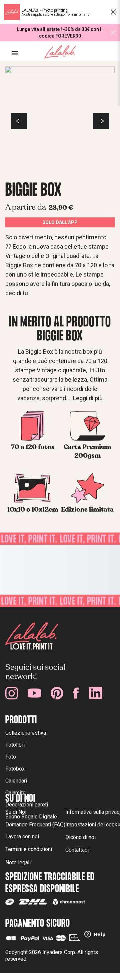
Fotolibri (15, 745)
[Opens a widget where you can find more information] (95, 934)
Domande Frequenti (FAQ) (35, 824)
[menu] (14, 53)
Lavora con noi (22, 836)
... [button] (84, 398)
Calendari (16, 781)
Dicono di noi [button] (80, 837)
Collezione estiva (25, 733)
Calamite (15, 793)
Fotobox (15, 769)
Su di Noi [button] (15, 812)
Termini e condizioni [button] (28, 849)
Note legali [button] (18, 862)
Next (101, 121)
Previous (19, 121)
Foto (10, 757)
